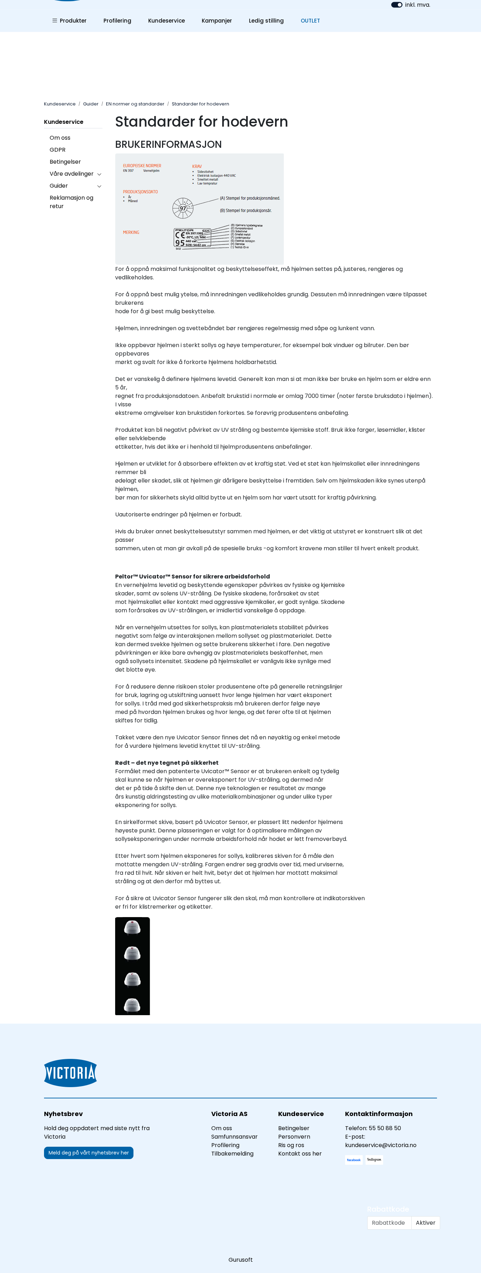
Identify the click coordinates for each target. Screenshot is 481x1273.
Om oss (60, 138)
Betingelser (65, 162)
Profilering (117, 20)
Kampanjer (217, 20)
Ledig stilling (266, 20)
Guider (59, 186)
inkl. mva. (417, 5)
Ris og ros (291, 1145)
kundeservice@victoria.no (381, 1145)
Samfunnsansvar (234, 1137)
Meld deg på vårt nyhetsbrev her (89, 1152)
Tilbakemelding (232, 1154)
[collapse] (99, 174)
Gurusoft (241, 1260)
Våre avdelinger (72, 174)
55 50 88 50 (385, 1128)
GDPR (57, 150)
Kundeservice (166, 20)
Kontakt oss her (300, 1154)
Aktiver (426, 1223)
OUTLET (310, 20)
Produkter (72, 20)
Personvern (294, 1137)
